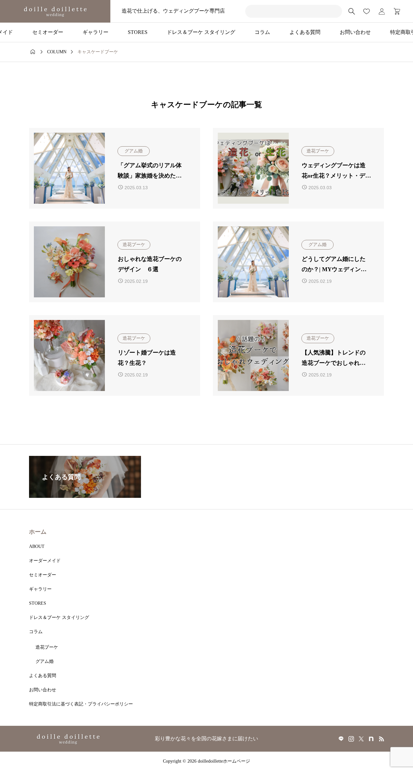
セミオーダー (47, 32)
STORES (137, 32)
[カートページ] (394, 11)
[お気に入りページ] (366, 11)
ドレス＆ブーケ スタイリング (201, 32)
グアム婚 (44, 661)
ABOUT (37, 546)
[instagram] (351, 739)
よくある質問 (304, 32)
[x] (361, 738)
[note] (371, 738)
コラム (262, 32)
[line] (341, 738)
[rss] (381, 739)
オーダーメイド (45, 560)
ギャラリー (95, 32)
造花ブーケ (46, 647)
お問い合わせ (355, 32)
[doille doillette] (55, 11)
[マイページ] (381, 11)
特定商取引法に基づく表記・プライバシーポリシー (81, 704)
